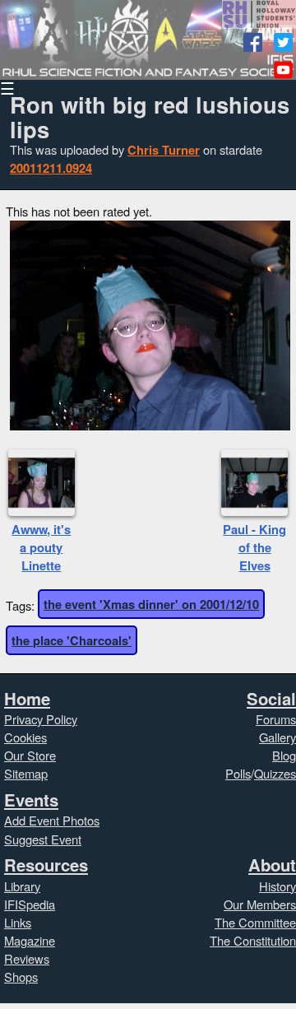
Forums (276, 719)
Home (27, 698)
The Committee (255, 922)
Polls (238, 773)
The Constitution (253, 940)
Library (22, 886)
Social (271, 698)
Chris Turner (163, 150)
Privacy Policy (40, 719)
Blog (284, 755)
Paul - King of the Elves (254, 547)
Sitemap (26, 773)
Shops (21, 976)
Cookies (25, 737)
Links (17, 922)
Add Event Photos (51, 820)
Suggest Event (42, 839)
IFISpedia (29, 904)
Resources (46, 864)
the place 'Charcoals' (72, 640)
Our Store (30, 755)
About (272, 864)
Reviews (26, 958)
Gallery (277, 737)
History (277, 886)
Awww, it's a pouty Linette (41, 547)
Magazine (29, 940)
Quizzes (275, 773)
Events (31, 799)
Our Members (260, 904)
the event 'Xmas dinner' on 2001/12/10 (151, 604)
